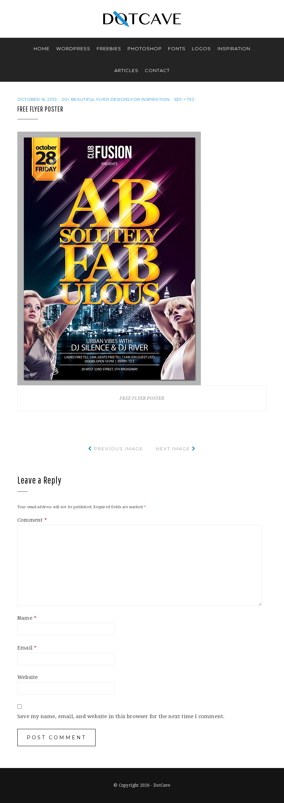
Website (27, 677)
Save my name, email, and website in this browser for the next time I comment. (120, 716)
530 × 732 (184, 99)
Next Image (173, 448)
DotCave (161, 785)
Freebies (109, 48)
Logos (201, 48)
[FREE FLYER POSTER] (109, 258)
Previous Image (118, 448)
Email (27, 648)
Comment (32, 520)
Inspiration (234, 48)
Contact (157, 70)
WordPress (73, 48)
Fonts (177, 48)
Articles (126, 70)
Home (42, 48)
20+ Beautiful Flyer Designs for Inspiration (116, 99)
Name (27, 618)
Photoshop (144, 48)
